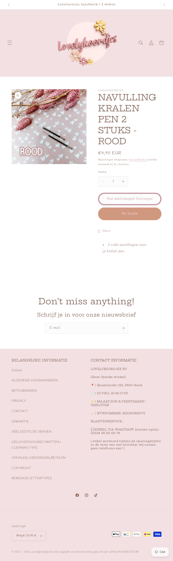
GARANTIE (20, 421)
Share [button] (106, 231)
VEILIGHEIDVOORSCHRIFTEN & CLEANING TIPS (36, 445)
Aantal (102, 172)
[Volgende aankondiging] (164, 4)
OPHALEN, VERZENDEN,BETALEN (39, 458)
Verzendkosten (138, 160)
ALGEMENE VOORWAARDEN (35, 380)
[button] (10, 43)
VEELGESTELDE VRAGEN (32, 432)
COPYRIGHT (21, 468)
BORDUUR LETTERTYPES (32, 478)
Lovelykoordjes (41, 552)
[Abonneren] (123, 328)
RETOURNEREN (24, 391)
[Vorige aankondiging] (8, 4)
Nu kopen (130, 213)
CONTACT (20, 411)
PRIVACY (19, 401)
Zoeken (17, 370)
